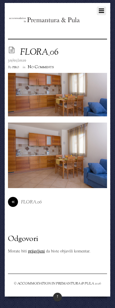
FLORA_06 (39, 52)
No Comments (41, 67)
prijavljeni (36, 251)
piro (15, 67)
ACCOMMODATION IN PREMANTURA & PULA (55, 283)
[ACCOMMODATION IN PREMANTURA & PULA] (44, 20)
